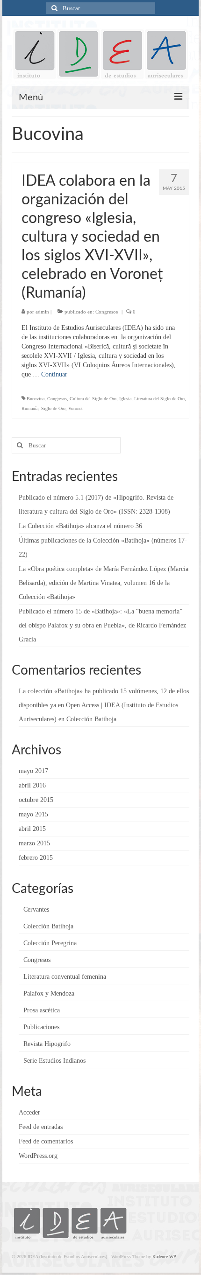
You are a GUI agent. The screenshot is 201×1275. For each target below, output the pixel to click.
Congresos (106, 311)
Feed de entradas (41, 1126)
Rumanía (30, 408)
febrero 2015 (36, 857)
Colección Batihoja (91, 719)
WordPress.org (38, 1155)
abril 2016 (32, 785)
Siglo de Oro (53, 408)
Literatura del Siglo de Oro (159, 398)
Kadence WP (164, 1256)
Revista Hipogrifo (47, 1043)
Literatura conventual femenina (64, 976)
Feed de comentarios (46, 1141)
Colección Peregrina (50, 943)
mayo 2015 (33, 814)
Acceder (29, 1112)
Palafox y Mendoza (48, 993)
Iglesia (125, 398)
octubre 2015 (36, 799)
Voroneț (75, 408)
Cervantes (36, 909)
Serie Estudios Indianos (54, 1060)
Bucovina (35, 398)
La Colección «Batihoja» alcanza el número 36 (80, 526)
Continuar (54, 374)
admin (42, 311)
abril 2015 (32, 828)
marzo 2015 (34, 843)
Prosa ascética (41, 1010)
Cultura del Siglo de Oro (93, 398)
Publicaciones (41, 1027)
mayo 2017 (33, 770)
